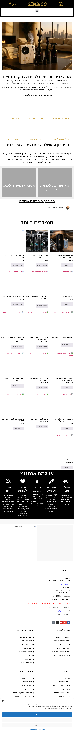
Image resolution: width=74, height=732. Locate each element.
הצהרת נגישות (64, 689)
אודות (66, 678)
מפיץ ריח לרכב (27, 689)
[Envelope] (65, 622)
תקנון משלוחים (64, 697)
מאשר (37, 714)
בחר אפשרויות (66, 265)
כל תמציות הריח (27, 644)
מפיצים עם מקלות (26, 648)
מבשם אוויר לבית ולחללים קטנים (21, 697)
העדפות (37, 725)
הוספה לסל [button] (18, 428)
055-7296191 (65, 584)
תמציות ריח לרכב (26, 663)
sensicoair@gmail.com (59, 611)
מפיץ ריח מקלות (26, 678)
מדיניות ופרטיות (33, 729)
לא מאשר (37, 720)
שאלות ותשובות (64, 682)
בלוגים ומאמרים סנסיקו (61, 693)
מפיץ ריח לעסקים (26, 685)
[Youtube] (61, 622)
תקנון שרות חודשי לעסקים (60, 655)
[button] (3, 701)
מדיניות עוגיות (41, 729)
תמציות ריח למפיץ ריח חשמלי (22, 693)
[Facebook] (68, 622)
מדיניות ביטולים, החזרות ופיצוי (59, 685)
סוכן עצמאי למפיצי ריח (61, 648)
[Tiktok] (53, 622)
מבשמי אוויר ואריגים (25, 652)
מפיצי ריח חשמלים (25, 637)
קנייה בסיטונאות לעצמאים (60, 644)
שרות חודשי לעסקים (62, 637)
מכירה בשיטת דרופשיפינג (60, 652)
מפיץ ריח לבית (27, 682)
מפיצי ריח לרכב (27, 641)
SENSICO (37, 4)
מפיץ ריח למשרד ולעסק (61, 641)
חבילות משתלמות (26, 655)
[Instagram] (57, 622)
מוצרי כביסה (28, 659)
